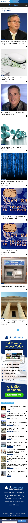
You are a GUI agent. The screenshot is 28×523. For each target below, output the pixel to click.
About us (9, 511)
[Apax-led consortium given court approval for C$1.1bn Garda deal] (14, 305)
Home (2, 8)
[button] (2, 5)
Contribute (12, 513)
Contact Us (18, 513)
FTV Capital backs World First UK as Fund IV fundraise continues (14, 78)
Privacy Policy (21, 511)
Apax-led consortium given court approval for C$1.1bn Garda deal (14, 321)
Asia (8, 461)
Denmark (9, 439)
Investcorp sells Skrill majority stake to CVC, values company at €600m (13, 217)
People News (3, 179)
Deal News (3, 39)
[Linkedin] (10, 505)
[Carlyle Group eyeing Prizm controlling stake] (14, 270)
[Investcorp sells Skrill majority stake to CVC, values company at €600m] (14, 201)
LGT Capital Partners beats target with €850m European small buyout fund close (17, 408)
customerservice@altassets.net (17, 501)
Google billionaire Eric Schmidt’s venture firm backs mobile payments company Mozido (13, 43)
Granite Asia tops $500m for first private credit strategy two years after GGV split (17, 458)
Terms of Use (14, 511)
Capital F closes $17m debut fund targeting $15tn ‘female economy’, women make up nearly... (16, 451)
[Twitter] (14, 505)
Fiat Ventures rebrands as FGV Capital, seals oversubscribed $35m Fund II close (17, 465)
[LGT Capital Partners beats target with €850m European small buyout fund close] (3, 408)
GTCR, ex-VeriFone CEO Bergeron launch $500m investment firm (13, 113)
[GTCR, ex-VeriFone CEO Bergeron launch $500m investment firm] (14, 97)
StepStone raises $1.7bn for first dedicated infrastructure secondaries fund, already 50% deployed (17, 422)
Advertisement (6, 513)
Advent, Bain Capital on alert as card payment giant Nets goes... (12, 252)
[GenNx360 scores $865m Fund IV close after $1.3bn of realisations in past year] (3, 415)
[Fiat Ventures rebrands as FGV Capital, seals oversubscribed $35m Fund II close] (3, 466)
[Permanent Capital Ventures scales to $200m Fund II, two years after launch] (3, 430)
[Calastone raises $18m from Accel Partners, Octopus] (14, 132)
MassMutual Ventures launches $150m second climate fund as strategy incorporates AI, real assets (17, 444)
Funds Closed (10, 425)
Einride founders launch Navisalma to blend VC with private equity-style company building (16, 436)
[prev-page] (9, 330)
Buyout (2, 75)
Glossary (23, 513)
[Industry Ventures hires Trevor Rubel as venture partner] (14, 166)
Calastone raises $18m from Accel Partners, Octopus (12, 148)
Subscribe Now (22, 521)
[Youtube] (17, 505)
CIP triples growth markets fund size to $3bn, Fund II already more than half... (16, 473)
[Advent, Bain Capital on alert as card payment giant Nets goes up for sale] (14, 236)
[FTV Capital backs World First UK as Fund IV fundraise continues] (14, 62)
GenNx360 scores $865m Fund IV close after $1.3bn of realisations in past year (16, 415)
